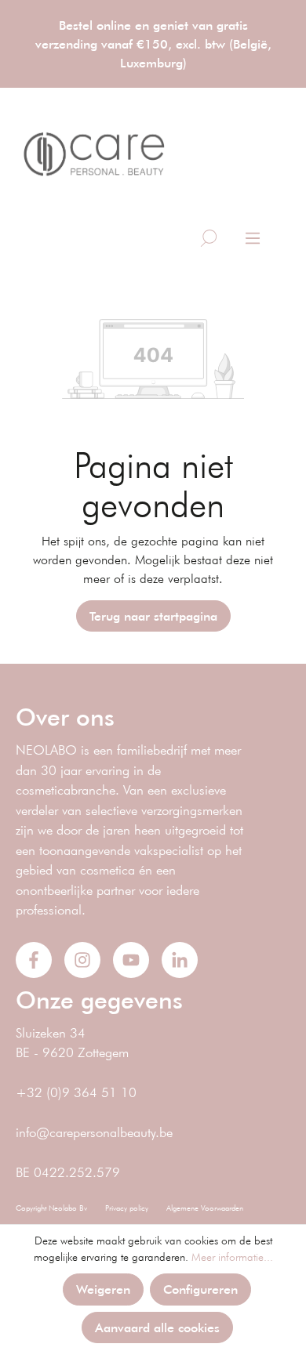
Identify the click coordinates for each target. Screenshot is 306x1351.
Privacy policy (126, 1208)
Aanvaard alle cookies (157, 1327)
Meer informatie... (232, 1257)
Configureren (200, 1288)
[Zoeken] (209, 238)
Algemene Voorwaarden (204, 1208)
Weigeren (103, 1288)
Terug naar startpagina (153, 615)
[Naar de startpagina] (94, 154)
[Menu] (253, 238)
